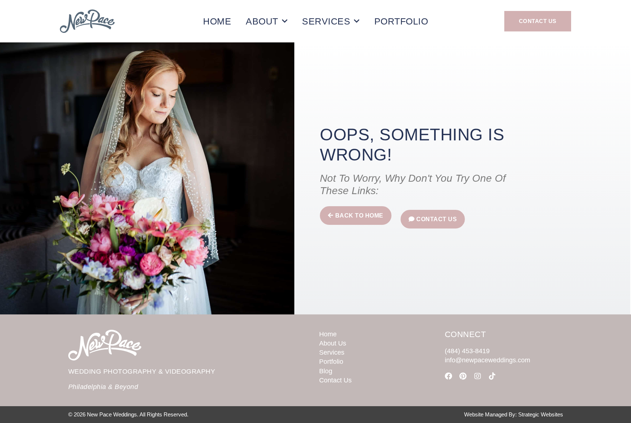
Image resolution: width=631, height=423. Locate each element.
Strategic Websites (540, 414)
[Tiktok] (492, 376)
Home (217, 21)
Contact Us (335, 380)
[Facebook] (448, 376)
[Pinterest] (463, 376)
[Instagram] (477, 376)
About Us (332, 343)
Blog (325, 371)
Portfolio (401, 21)
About (262, 21)
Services (326, 21)
